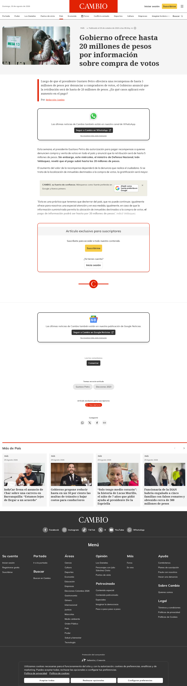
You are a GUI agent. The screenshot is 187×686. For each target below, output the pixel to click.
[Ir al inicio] (93, 6)
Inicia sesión (93, 265)
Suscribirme (93, 248)
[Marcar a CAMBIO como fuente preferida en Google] (126, 188)
